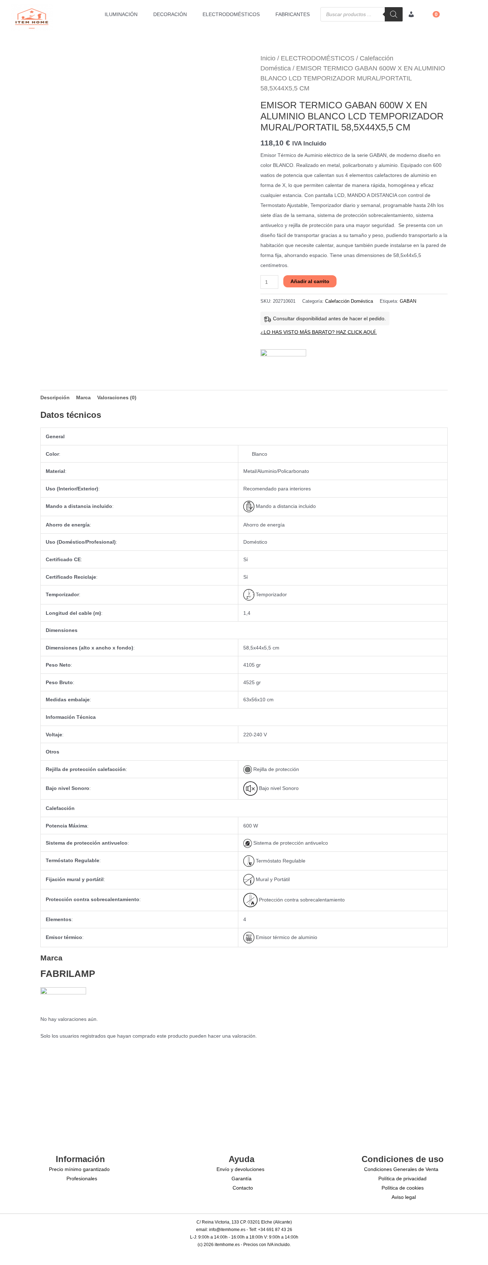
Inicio (267, 58)
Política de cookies (403, 1188)
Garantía (241, 1178)
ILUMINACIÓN (121, 14)
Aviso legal (404, 1197)
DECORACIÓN (170, 14)
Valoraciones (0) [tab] (116, 397)
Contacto (243, 1188)
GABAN (408, 301)
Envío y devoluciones (240, 1169)
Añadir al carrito (309, 281)
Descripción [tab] (55, 397)
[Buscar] (394, 14)
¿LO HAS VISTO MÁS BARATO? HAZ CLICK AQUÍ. (318, 332)
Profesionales (81, 1178)
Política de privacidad (402, 1178)
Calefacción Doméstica (349, 301)
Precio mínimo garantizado (79, 1169)
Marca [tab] (83, 397)
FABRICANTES (292, 14)
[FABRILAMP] (283, 359)
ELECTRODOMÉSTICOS (231, 14)
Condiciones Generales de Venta (401, 1169)
